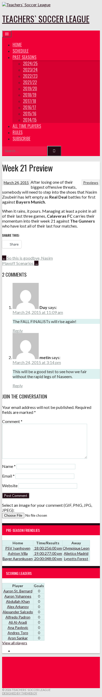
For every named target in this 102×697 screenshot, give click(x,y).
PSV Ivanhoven (17, 548)
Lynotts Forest (76, 558)
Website (10, 485)
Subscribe (21, 138)
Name (9, 466)
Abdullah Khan (18, 601)
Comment (12, 421)
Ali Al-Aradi (18, 622)
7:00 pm (47, 553)
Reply (18, 330)
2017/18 (29, 101)
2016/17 (29, 107)
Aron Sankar (18, 638)
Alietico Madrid (76, 553)
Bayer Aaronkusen (18, 558)
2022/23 (30, 76)
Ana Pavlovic (18, 627)
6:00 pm (47, 548)
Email (8, 475)
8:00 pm (47, 558)
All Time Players (27, 126)
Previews (90, 182)
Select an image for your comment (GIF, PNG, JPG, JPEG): (47, 508)
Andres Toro (18, 632)
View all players (14, 643)
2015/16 (29, 113)
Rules (17, 132)
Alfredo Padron (17, 617)
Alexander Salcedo (18, 612)
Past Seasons (24, 57)
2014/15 (30, 120)
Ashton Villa (18, 553)
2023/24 (30, 70)
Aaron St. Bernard (17, 591)
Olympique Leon (76, 548)
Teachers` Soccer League (45, 19)
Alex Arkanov (18, 606)
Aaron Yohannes (17, 596)
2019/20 (30, 88)
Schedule (21, 51)
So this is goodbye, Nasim (27, 257)
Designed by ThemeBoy (19, 693)
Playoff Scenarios (20, 263)
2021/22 (30, 82)
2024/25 (30, 63)
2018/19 (29, 95)
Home (17, 44)
